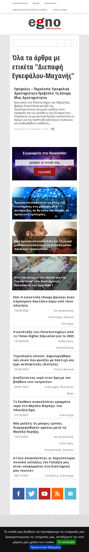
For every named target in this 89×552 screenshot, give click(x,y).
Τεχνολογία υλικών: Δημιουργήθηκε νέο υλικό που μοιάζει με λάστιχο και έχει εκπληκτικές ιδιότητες (43, 360)
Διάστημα (55, 317)
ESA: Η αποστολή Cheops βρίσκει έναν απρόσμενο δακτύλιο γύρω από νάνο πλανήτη (44, 301)
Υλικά (58, 369)
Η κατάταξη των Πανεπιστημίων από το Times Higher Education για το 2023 (43, 334)
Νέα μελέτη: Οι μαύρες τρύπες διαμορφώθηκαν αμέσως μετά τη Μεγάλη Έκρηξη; (39, 427)
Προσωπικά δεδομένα (45, 547)
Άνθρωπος (66, 341)
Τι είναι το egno (59, 9)
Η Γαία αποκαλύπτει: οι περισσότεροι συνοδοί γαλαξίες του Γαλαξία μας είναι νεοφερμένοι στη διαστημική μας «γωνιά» (44, 464)
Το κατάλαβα (66, 542)
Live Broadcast (20, 3)
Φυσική (68, 369)
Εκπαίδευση (65, 347)
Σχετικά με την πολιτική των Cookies (30, 9)
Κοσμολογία (53, 450)
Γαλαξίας (51, 475)
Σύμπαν (68, 450)
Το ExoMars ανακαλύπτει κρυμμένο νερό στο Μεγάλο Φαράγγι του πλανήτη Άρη (41, 406)
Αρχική (36, 3)
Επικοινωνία (50, 3)
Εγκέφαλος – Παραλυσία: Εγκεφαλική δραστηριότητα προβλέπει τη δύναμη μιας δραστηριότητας (42, 93)
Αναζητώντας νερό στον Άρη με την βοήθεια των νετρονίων (42, 380)
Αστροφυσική (63, 310)
